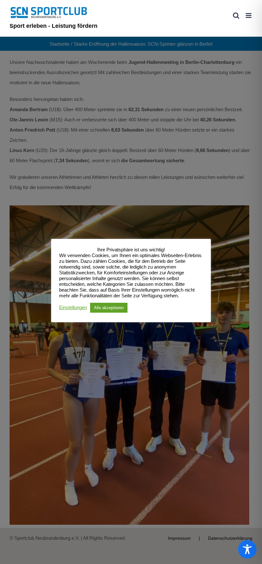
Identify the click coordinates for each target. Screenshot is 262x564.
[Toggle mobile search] (236, 15)
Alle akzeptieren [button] (109, 307)
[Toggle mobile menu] (249, 15)
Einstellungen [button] (73, 307)
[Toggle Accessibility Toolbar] (247, 549)
